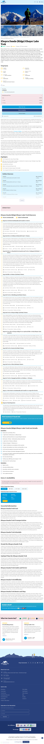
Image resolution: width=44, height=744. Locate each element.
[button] (22, 15)
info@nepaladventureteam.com (8, 681)
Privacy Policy (19, 741)
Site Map (23, 696)
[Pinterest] (40, 663)
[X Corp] (31, 663)
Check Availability (22, 110)
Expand (22, 200)
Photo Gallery (24, 689)
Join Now (5, 501)
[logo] (5, 663)
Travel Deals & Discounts (5, 694)
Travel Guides (3, 691)
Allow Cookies (26, 741)
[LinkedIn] (35, 663)
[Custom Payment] (22, 608)
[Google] (28, 618)
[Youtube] (38, 663)
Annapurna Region (18, 131)
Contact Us (24, 698)
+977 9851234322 (6, 678)
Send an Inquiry (22, 113)
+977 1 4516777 (6, 675)
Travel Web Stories (4, 696)
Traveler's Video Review (5, 700)
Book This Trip (22, 106)
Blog (23, 694)
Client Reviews (24, 691)
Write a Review (25, 693)
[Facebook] (28, 663)
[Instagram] (33, 663)
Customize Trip (6, 422)
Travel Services (3, 693)
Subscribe (5, 716)
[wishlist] (35, 2)
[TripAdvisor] (20, 618)
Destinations (3, 689)
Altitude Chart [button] (6, 208)
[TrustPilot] (37, 618)
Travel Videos (3, 698)
